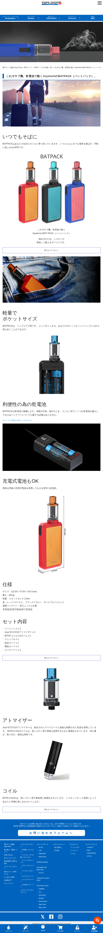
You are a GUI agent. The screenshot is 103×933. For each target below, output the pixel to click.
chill (40, 850)
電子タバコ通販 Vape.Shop (9, 845)
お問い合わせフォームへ (51, 832)
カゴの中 (60, 931)
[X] (43, 916)
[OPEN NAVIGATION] (99, 3)
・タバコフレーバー (27, 876)
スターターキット (59, 844)
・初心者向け (57, 847)
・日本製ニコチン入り (27, 851)
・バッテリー (73, 850)
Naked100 (42, 853)
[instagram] (60, 916)
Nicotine (31, 17)
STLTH (41, 873)
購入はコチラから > (51, 250)
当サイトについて (10, 858)
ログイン (77, 931)
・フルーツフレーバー (27, 867)
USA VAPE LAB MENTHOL (42, 868)
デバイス (25, 931)
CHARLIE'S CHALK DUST (43, 879)
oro (40, 892)
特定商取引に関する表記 (10, 862)
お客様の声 (7, 880)
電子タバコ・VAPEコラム (10, 873)
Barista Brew (43, 901)
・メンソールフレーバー (27, 861)
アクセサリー (73, 844)
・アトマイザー (74, 847)
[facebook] (51, 916)
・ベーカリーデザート (27, 872)
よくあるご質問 (9, 877)
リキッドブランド (42, 844)
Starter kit (72, 17)
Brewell (41, 898)
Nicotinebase (10, 17)
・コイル (72, 853)
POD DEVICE (51, 17)
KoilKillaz (42, 889)
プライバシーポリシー (10, 868)
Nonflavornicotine (42, 862)
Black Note (42, 904)
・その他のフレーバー (27, 886)
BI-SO (41, 847)
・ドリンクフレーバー (27, 880)
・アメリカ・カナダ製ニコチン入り (27, 856)
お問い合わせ (8, 855)
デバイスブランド (91, 844)
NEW (93, 17)
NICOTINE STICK (42, 885)
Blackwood (42, 856)
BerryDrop (42, 895)
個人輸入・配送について (10, 851)
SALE (43, 930)
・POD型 (56, 850)
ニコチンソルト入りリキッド (27, 891)
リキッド (8, 931)
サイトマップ (8, 883)
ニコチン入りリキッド (27, 845)
